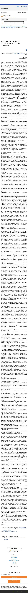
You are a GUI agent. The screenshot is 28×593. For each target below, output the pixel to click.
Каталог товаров (5, 19)
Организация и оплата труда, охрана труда (14, 528)
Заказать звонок (14, 547)
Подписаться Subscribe (14, 581)
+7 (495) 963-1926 (14, 548)
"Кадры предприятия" (18, 53)
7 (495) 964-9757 (14, 551)
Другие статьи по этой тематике (9, 531)
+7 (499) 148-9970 (22, 12)
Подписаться (14, 577)
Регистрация (24, 6)
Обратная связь (14, 550)
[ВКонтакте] (26, 50)
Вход (19, 6)
